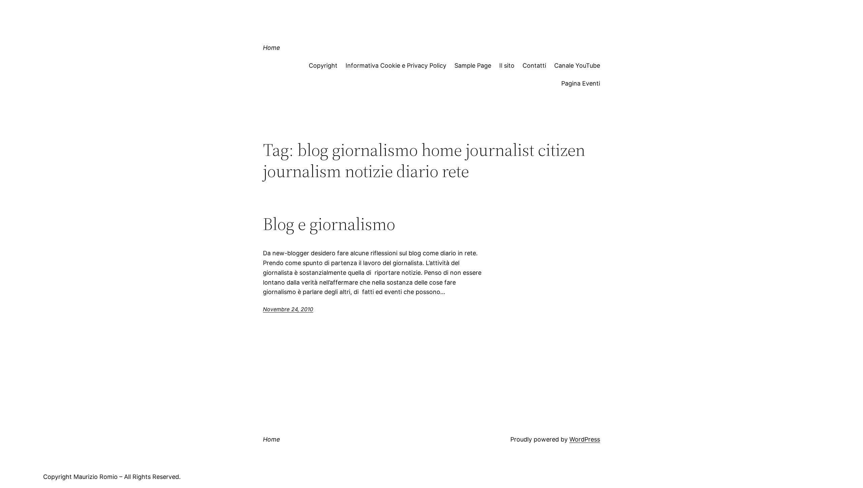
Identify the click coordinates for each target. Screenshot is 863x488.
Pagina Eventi (580, 83)
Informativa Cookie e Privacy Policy (396, 65)
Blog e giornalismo (329, 224)
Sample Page (472, 65)
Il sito (506, 65)
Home (271, 47)
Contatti (534, 65)
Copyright (323, 65)
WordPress (584, 439)
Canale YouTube (577, 65)
